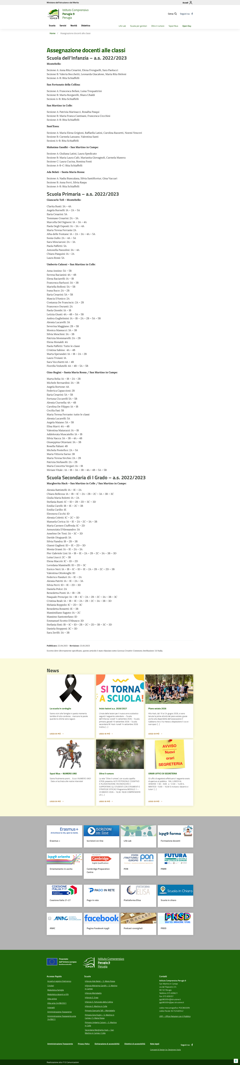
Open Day (186, 26)
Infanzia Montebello (93, 993)
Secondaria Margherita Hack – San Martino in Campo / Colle (99, 1031)
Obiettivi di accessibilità (134, 1043)
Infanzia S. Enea (91, 997)
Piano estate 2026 (157, 708)
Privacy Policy (84, 1043)
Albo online (52, 998)
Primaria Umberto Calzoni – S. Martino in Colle (101, 1024)
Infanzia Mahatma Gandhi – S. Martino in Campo (101, 987)
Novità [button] (73, 25)
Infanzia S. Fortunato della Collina (99, 1001)
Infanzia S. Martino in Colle (96, 1006)
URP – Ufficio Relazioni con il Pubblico (174, 1016)
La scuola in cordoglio (60, 708)
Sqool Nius (173, 26)
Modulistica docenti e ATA (58, 994)
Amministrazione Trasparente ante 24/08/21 (61, 1018)
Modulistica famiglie (55, 989)
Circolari (50, 985)
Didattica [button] (85, 25)
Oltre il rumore (157, 26)
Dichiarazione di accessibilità (107, 1043)
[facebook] (192, 14)
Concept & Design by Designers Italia (165, 1049)
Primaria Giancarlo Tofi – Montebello (100, 1010)
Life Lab (122, 26)
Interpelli (51, 1007)
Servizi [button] (63, 25)
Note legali (154, 1043)
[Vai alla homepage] (53, 14)
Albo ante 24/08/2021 (56, 1003)
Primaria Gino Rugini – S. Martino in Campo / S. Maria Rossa (99, 1016)
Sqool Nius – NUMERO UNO (63, 773)
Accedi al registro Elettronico (59, 981)
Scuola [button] (52, 25)
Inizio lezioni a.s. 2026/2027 (113, 708)
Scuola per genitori (138, 26)
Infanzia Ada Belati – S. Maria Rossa (100, 981)
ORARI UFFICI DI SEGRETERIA (162, 773)
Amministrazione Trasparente (59, 1011)
